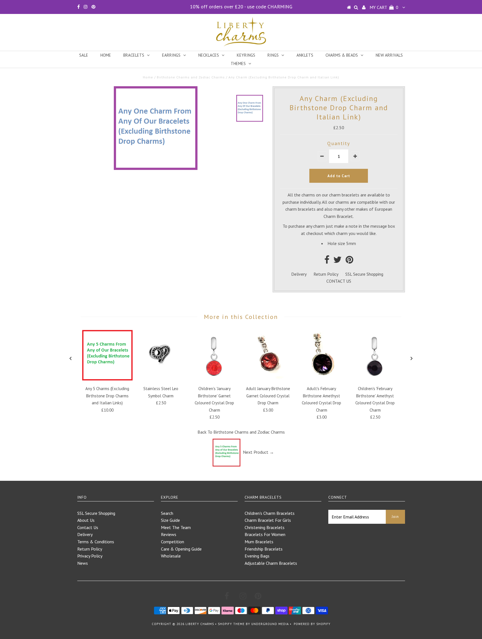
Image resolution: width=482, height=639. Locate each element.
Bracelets (133, 55)
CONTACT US (338, 281)
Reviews (168, 534)
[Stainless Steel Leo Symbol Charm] (161, 379)
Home (105, 55)
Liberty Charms (199, 624)
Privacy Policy (89, 556)
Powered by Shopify (312, 624)
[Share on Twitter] (337, 261)
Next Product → (258, 452)
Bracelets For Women (265, 534)
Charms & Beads (342, 55)
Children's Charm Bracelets (270, 513)
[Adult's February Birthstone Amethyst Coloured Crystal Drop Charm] (321, 379)
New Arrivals (389, 55)
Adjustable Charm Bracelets (271, 563)
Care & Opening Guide (181, 549)
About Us (86, 520)
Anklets (305, 55)
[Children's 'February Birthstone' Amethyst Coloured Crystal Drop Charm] (375, 379)
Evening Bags (257, 556)
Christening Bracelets (265, 527)
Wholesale (171, 556)
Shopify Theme (231, 624)
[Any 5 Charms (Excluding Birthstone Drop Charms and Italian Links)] (107, 379)
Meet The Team (176, 527)
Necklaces (208, 55)
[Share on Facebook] (326, 261)
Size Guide (170, 520)
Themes (238, 63)
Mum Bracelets (259, 541)
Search (167, 513)
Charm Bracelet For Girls (268, 520)
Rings (273, 55)
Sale (83, 55)
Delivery (299, 274)
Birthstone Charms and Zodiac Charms (191, 77)
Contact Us (87, 527)
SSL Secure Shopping (364, 274)
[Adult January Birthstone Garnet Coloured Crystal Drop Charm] (268, 379)
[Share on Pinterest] (349, 261)
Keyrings (246, 55)
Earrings (171, 55)
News (82, 563)
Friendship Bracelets (264, 549)
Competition (172, 541)
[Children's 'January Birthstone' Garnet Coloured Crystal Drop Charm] (214, 379)
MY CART (384, 7)
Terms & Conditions (95, 541)
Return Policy (326, 274)
